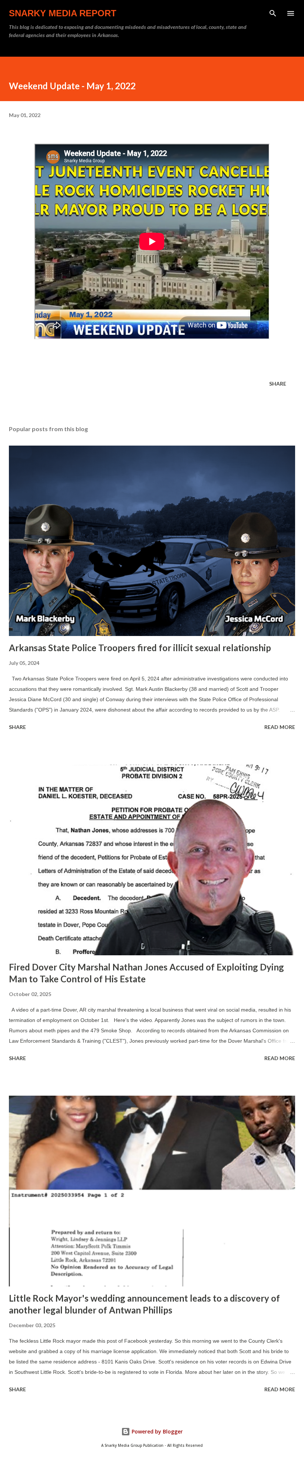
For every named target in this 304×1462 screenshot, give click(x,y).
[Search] (272, 13)
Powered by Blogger (156, 1431)
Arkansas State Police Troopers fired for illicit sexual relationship (140, 647)
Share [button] (277, 383)
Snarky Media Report (62, 13)
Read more (279, 727)
